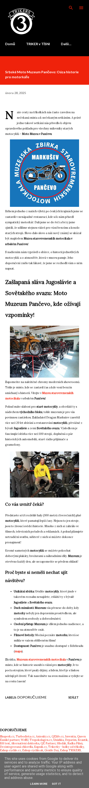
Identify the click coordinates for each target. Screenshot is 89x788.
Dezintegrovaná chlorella (16, 746)
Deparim (70, 740)
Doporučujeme (31, 697)
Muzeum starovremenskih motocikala (41, 659)
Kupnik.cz (40, 746)
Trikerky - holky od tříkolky (66, 746)
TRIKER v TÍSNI (38, 44)
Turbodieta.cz (25, 736)
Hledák (61, 743)
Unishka (58, 740)
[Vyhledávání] (70, 7)
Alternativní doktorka (25, 743)
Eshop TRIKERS (70, 750)
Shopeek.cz (7, 736)
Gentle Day (51, 750)
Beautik (83, 740)
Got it (56, 783)
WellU (24, 740)
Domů (10, 44)
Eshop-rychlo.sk (32, 750)
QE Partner (48, 743)
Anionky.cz (43, 736)
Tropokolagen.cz (41, 740)
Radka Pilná (75, 743)
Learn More (39, 783)
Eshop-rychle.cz (10, 750)
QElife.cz (58, 736)
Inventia (70, 736)
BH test (5, 743)
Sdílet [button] (73, 697)
